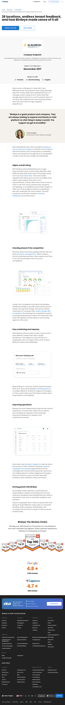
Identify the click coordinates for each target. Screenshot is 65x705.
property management (26, 254)
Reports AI (34, 627)
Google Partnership (6, 658)
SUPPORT (59, 696)
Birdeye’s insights (32, 464)
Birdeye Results (21, 682)
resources (9, 10)
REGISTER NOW (54, 604)
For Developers (36, 677)
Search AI (4, 620)
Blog (18, 674)
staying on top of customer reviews (31, 148)
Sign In (44, 1)
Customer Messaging (7, 646)
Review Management (22, 637)
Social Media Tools (36, 686)
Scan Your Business (37, 672)
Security (21, 702)
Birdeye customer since (32, 66)
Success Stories (21, 679)
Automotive (51, 620)
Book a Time (20, 672)
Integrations (20, 655)
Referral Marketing (21, 646)
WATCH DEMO (27, 28)
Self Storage (51, 637)
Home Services (51, 630)
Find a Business (36, 674)
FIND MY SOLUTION (10, 28)
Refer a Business (36, 682)
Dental (49, 623)
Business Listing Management (39, 637)
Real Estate (50, 639)
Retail (49, 642)
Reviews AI (4, 625)
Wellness (50, 644)
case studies (18, 10)
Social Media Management (39, 646)
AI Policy (40, 702)
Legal (49, 632)
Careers (4, 679)
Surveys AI (34, 620)
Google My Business (7, 643)
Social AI (4, 627)
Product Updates (21, 677)
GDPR (26, 702)
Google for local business (8, 637)
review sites (27, 176)
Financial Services (52, 625)
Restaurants (51, 646)
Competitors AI (36, 625)
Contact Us (5, 684)
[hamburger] (62, 1)
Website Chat (35, 643)
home (3, 10)
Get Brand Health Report (38, 670)
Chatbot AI (20, 625)
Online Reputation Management (6, 640)
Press (3, 677)
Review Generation (21, 639)
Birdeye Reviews (6, 682)
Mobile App (35, 684)
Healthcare (50, 627)
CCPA (35, 702)
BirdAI (3, 655)
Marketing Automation (22, 620)
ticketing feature (44, 389)
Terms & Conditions (6, 702)
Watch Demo (5, 672)
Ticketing (34, 630)
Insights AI (35, 623)
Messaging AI (20, 623)
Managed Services (52, 670)
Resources (4, 674)
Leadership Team (21, 670)
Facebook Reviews (6, 648)
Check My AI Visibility (53, 1)
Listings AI (4, 623)
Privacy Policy (15, 702)
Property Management (53, 635)
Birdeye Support (36, 679)
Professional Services (53, 672)
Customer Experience (22, 643)
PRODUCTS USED (32, 77)
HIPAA (31, 702)
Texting (19, 627)
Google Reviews (36, 639)
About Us (4, 670)
